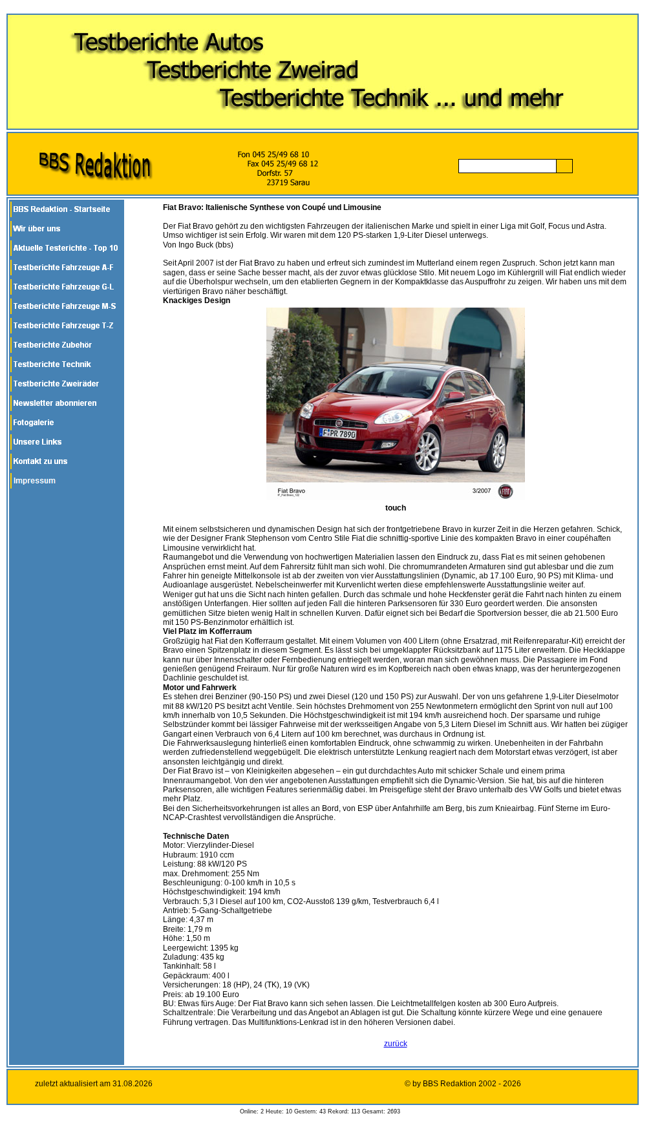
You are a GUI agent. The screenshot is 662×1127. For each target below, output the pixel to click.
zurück (395, 1043)
